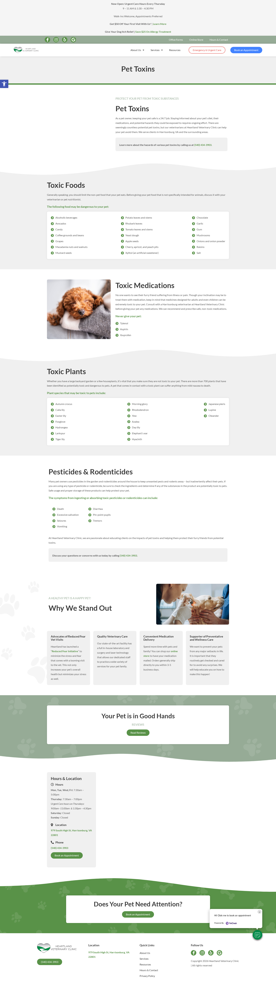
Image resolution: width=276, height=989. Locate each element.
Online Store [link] (196, 39)
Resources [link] (174, 49)
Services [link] (155, 49)
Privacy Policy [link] (147, 975)
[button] (257, 935)
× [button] (259, 912)
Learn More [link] (159, 23)
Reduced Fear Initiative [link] (65, 651)
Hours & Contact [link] (219, 39)
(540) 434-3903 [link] (202, 144)
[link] (4, 84)
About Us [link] (135, 49)
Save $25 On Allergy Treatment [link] (153, 31)
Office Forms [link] (176, 39)
